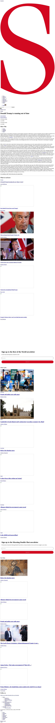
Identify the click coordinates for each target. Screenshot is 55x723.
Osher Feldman (3, 509)
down (5, 145)
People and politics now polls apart (10, 394)
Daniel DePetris (3, 115)
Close (1, 710)
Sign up (27, 361)
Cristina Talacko (3, 689)
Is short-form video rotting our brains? (11, 478)
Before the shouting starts (7, 450)
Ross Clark (2, 292)
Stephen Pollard (3, 264)
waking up (40, 160)
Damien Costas (3, 396)
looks (32, 156)
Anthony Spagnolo (4, 452)
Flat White (2, 392)
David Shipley (3, 480)
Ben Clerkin (2, 210)
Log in (4, 109)
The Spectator (2, 690)
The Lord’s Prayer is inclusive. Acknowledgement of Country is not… (19, 643)
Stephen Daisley (3, 237)
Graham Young (3, 645)
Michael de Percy (3, 667)
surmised (11, 137)
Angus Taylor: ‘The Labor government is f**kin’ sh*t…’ (15, 665)
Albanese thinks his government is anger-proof (13, 507)
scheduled (44, 152)
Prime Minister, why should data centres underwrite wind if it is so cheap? (20, 687)
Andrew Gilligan (3, 424)
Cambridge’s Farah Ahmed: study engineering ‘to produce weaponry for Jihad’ (22, 421)
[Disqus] (27, 333)
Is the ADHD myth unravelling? (9, 535)
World (1, 111)
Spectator (2, 0)
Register (1, 109)
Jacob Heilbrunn (3, 184)
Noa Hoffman (3, 319)
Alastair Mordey (3, 537)
